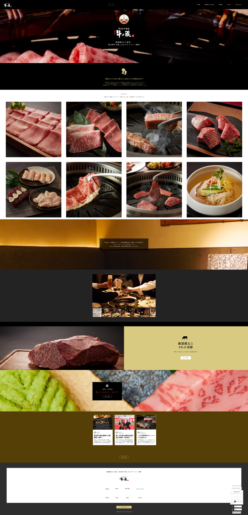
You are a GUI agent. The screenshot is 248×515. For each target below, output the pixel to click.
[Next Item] (153, 290)
